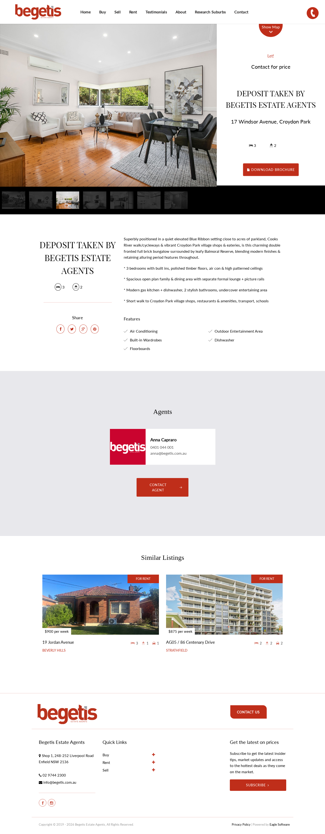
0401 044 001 (162, 447)
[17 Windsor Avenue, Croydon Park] (108, 105)
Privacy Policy (241, 824)
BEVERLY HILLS (54, 650)
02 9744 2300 (54, 775)
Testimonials (156, 12)
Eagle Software (280, 824)
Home (85, 12)
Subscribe (256, 785)
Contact (241, 12)
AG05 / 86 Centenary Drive (190, 642)
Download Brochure (272, 170)
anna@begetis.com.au (168, 453)
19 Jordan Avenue (58, 642)
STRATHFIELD (176, 650)
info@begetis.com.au (59, 782)
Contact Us (248, 712)
